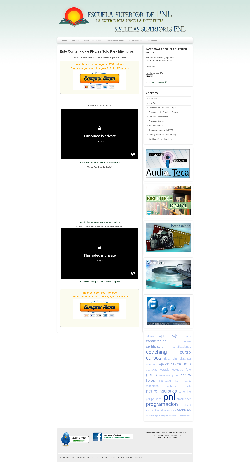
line (176, 381)
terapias (164, 416)
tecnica (171, 410)
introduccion (164, 375)
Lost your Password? (157, 82)
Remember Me (156, 73)
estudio (164, 369)
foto (188, 369)
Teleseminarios (156, 125)
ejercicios (166, 364)
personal (156, 399)
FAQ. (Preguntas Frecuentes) (162, 134)
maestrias (152, 385)
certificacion (156, 346)
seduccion (152, 410)
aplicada (150, 336)
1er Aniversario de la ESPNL (162, 130)
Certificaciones (136, 40)
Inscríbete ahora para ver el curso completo (100, 162)
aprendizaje (168, 335)
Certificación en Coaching (160, 139)
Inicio (64, 40)
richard (187, 405)
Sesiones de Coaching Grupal (162, 108)
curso (185, 352)
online (187, 391)
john (175, 375)
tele (148, 415)
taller (163, 410)
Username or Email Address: (159, 60)
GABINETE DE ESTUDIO (92, 40)
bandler (187, 336)
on (180, 392)
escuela (183, 363)
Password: (151, 66)
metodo (187, 386)
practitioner (184, 399)
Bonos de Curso (156, 121)
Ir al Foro (153, 103)
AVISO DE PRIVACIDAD (167, 438)
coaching (156, 352)
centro (187, 341)
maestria (187, 381)
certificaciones (182, 346)
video (187, 416)
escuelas (151, 369)
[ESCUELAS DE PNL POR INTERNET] (122, 33)
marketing (171, 386)
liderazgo (165, 380)
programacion (162, 404)
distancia (185, 358)
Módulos (153, 99)
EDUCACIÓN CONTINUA (115, 40)
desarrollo (170, 358)
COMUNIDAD (153, 40)
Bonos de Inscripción (158, 117)
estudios (177, 369)
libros (150, 380)
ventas (182, 416)
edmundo (152, 364)
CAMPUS (75, 40)
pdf (148, 399)
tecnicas (184, 410)
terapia (155, 415)
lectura (185, 375)
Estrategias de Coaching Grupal (163, 112)
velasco (173, 415)
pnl (169, 397)
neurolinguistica (161, 391)
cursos (153, 358)
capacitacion (156, 341)
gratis (151, 374)
